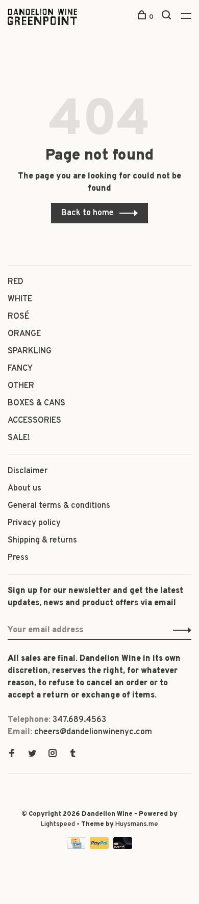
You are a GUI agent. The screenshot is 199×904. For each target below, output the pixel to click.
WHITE (20, 299)
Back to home (87, 213)
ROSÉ (18, 317)
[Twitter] (32, 755)
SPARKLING (30, 351)
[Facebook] (12, 755)
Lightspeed (58, 824)
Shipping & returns (42, 540)
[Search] (167, 17)
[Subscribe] (179, 630)
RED (15, 282)
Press (18, 558)
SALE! (19, 438)
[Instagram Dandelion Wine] (52, 755)
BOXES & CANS (36, 403)
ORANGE (24, 334)
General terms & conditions (59, 506)
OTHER (21, 386)
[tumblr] (73, 755)
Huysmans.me (136, 824)
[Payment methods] (77, 847)
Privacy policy (34, 523)
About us (24, 488)
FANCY (20, 369)
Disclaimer (27, 471)
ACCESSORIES (34, 421)
